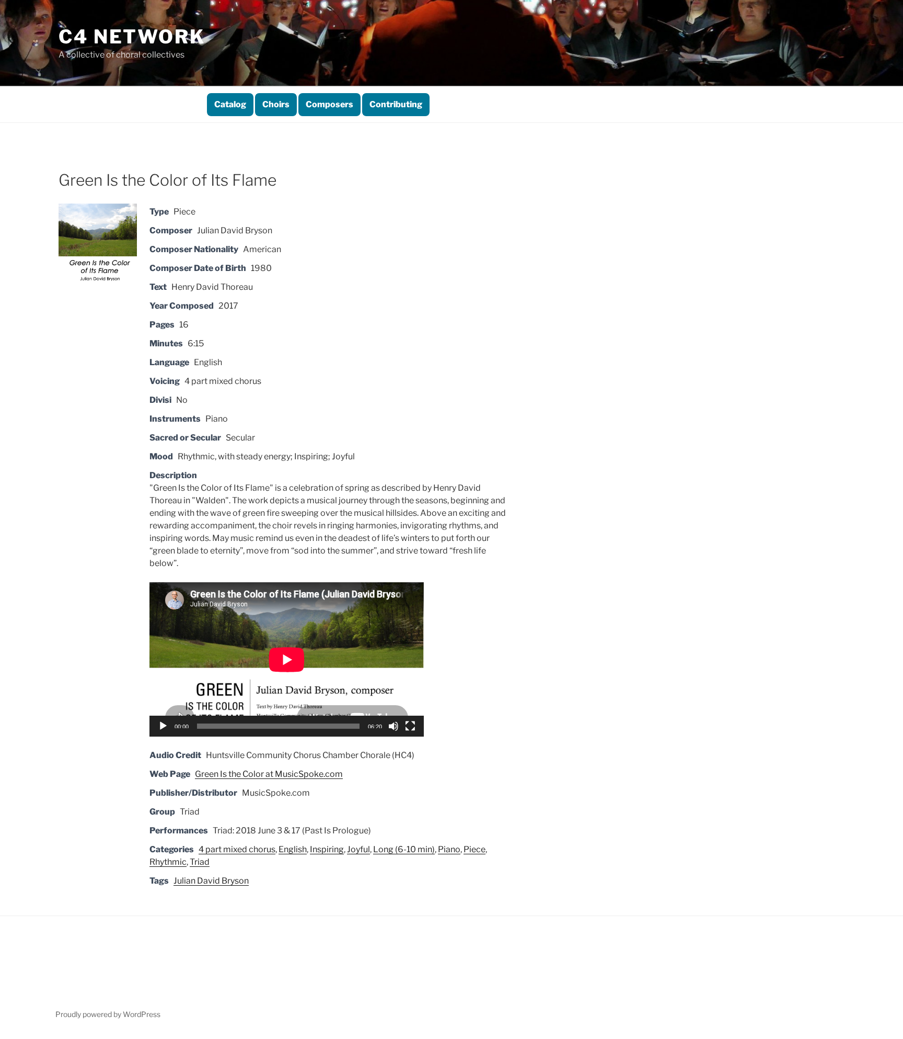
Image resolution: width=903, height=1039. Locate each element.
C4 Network (132, 36)
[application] (286, 659)
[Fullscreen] (410, 726)
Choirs (276, 104)
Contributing (395, 104)
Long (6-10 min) (404, 849)
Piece (474, 849)
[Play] (163, 726)
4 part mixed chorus (237, 849)
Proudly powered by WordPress (107, 1014)
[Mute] (393, 726)
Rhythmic (168, 862)
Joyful (358, 849)
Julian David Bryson (211, 881)
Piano (449, 849)
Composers (329, 104)
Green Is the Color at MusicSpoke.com (269, 774)
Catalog (230, 104)
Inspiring (327, 849)
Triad (200, 862)
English (293, 849)
